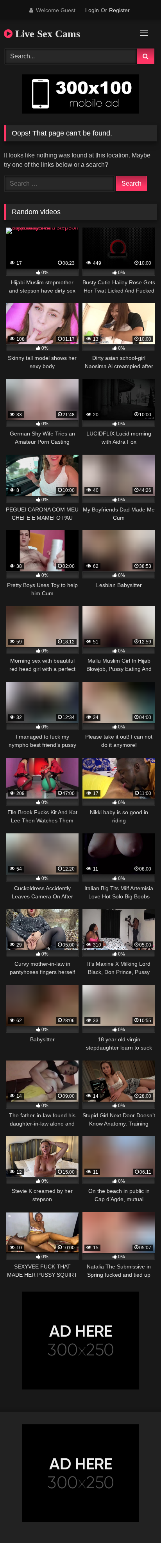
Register (119, 10)
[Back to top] (136, 1519)
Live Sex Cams (46, 34)
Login (92, 10)
